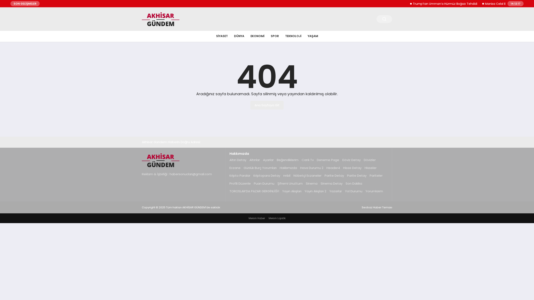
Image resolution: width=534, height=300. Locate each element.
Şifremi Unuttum (290, 183)
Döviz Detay (351, 160)
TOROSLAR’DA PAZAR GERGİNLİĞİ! (254, 191)
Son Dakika (354, 183)
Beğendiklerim (287, 160)
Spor (275, 36)
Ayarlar (268, 160)
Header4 (333, 168)
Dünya (239, 36)
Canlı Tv (308, 160)
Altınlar (254, 160)
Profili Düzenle (240, 183)
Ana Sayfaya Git (267, 105)
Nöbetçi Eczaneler (307, 175)
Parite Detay (334, 175)
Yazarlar (335, 191)
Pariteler (376, 175)
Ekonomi (257, 36)
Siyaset (222, 36)
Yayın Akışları (291, 191)
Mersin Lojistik (277, 218)
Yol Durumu (353, 191)
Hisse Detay (352, 168)
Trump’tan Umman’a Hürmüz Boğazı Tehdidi (441, 4)
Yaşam (313, 36)
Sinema (311, 183)
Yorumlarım (374, 191)
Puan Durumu (264, 183)
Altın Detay (237, 160)
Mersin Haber (257, 218)
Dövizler (370, 160)
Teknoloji (293, 36)
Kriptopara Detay (266, 175)
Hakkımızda (288, 168)
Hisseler (371, 168)
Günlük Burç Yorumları (260, 168)
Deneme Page (328, 160)
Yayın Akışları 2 (315, 191)
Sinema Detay (332, 183)
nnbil (286, 175)
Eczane (235, 168)
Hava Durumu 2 (311, 168)
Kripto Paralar (239, 175)
